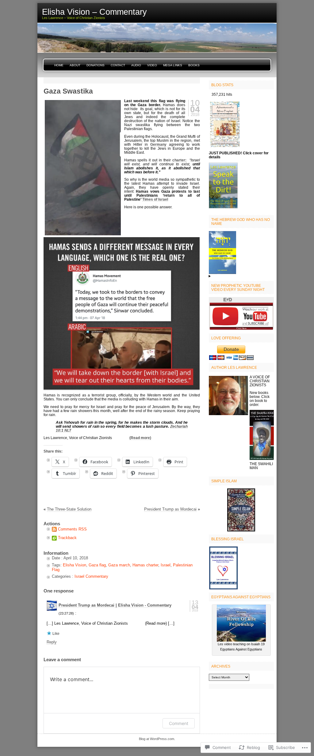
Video (152, 65)
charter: (179, 160)
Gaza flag (97, 565)
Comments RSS (72, 529)
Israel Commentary (91, 576)
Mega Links (172, 65)
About (75, 65)
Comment (178, 723)
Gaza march (119, 565)
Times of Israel (155, 199)
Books (194, 65)
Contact (118, 65)
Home (58, 65)
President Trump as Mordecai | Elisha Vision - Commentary (115, 605)
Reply (52, 642)
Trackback (67, 537)
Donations (95, 65)
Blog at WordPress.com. (157, 739)
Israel (165, 565)
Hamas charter (145, 565)
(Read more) (140, 438)
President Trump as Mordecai (170, 509)
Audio (136, 65)
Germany (158, 144)
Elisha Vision (74, 565)
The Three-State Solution (69, 509)
